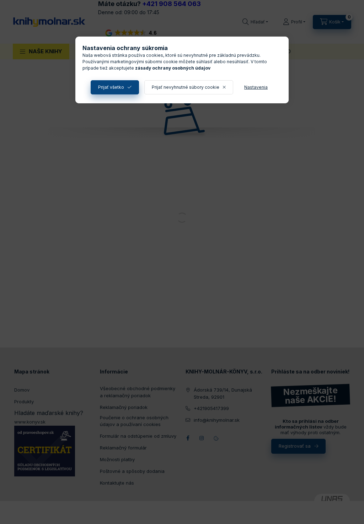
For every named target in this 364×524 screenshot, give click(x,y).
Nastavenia (256, 87)
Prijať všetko (111, 87)
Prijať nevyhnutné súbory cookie (185, 87)
